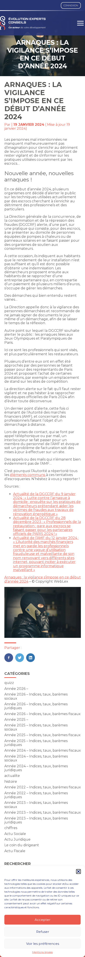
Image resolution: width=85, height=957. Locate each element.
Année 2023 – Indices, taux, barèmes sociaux (36, 805)
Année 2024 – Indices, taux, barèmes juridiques (36, 768)
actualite (12, 776)
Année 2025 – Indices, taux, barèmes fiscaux (42, 735)
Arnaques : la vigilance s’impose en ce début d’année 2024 (42, 579)
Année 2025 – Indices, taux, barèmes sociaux (36, 727)
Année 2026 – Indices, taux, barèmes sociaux (36, 696)
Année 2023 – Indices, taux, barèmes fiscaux (42, 812)
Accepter (42, 920)
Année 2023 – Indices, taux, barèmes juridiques (36, 820)
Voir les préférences (42, 944)
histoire (10, 781)
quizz (9, 683)
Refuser (42, 932)
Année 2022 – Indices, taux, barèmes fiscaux (42, 787)
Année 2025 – (16, 719)
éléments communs (28, 475)
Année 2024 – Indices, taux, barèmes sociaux (36, 758)
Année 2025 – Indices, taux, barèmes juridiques (36, 743)
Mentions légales (42, 952)
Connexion (70, 5)
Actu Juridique (17, 839)
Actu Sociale (15, 834)
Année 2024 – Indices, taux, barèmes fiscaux (42, 750)
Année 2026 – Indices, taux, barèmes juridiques (36, 706)
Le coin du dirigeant (21, 845)
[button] (78, 871)
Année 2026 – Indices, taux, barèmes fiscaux (42, 714)
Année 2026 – (16, 689)
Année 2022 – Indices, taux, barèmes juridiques (36, 795)
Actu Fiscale (14, 851)
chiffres (10, 828)
